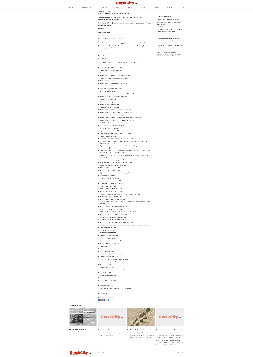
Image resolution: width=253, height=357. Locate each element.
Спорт (182, 7)
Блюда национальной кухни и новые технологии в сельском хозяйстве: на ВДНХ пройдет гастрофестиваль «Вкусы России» (169, 54)
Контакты (181, 352)
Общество (129, 7)
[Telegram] (103, 300)
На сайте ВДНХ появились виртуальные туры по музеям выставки (169, 46)
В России (104, 7)
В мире (117, 7)
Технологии (143, 7)
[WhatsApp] (106, 300)
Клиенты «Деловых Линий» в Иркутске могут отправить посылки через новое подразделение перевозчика (170, 31)
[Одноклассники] (101, 300)
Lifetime (157, 7)
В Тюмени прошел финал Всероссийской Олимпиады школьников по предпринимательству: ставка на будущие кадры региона (169, 21)
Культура (169, 7)
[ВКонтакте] (99, 300)
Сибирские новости (87, 7)
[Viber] (104, 300)
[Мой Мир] (108, 300)
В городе (71, 7)
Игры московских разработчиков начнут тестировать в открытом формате (168, 39)
